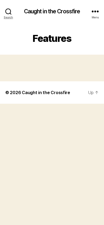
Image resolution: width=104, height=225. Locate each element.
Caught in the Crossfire (52, 11)
